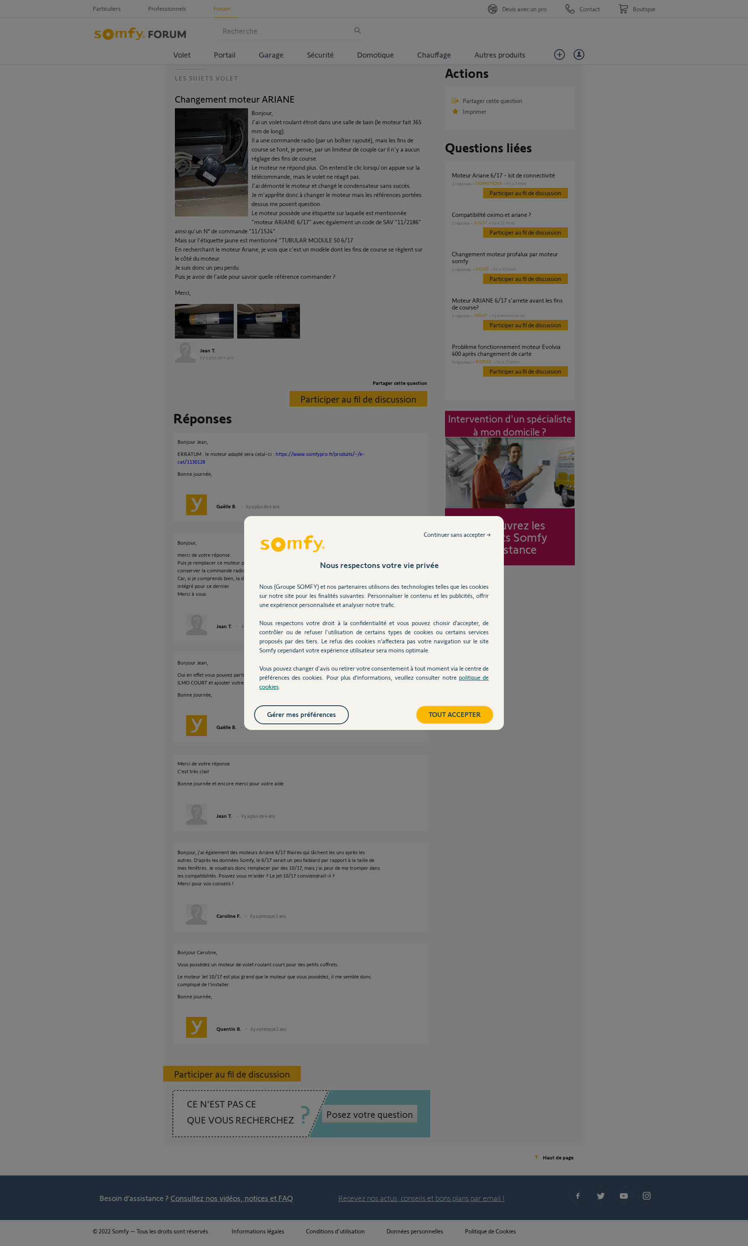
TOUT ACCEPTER (455, 714)
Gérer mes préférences (301, 714)
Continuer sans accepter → (457, 534)
